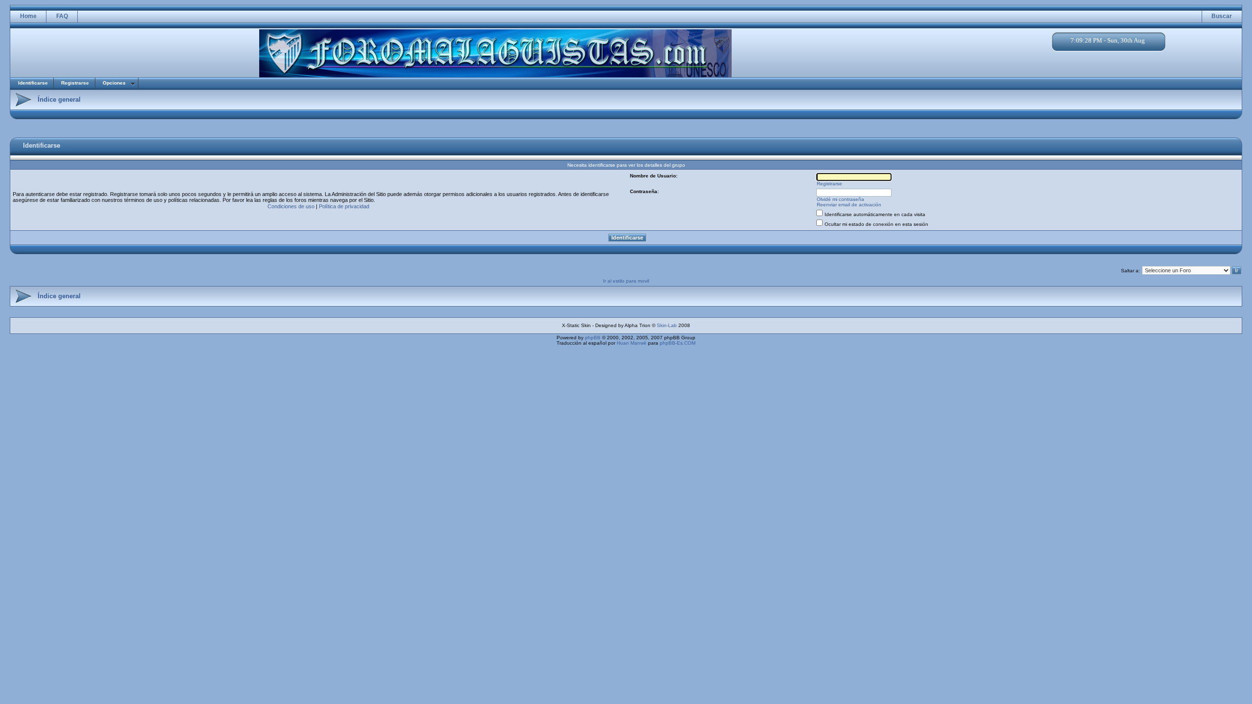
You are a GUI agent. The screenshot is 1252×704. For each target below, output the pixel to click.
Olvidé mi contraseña (840, 199)
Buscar (1221, 16)
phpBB (593, 337)
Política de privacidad (344, 206)
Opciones (114, 83)
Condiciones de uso (291, 206)
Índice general (59, 99)
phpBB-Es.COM (677, 343)
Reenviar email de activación (849, 204)
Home (28, 16)
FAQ (62, 16)
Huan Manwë (632, 343)
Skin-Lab (667, 325)
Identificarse (33, 83)
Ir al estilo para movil (626, 281)
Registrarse (75, 83)
